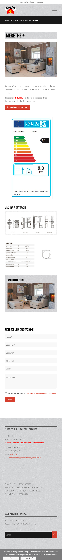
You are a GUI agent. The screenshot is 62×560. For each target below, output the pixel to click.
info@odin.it (15, 454)
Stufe (26, 20)
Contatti (40, 2)
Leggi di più (28, 558)
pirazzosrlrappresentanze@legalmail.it (25, 457)
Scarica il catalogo (27, 2)
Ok (11, 558)
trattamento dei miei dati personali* (41, 393)
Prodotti (19, 20)
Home (12, 20)
